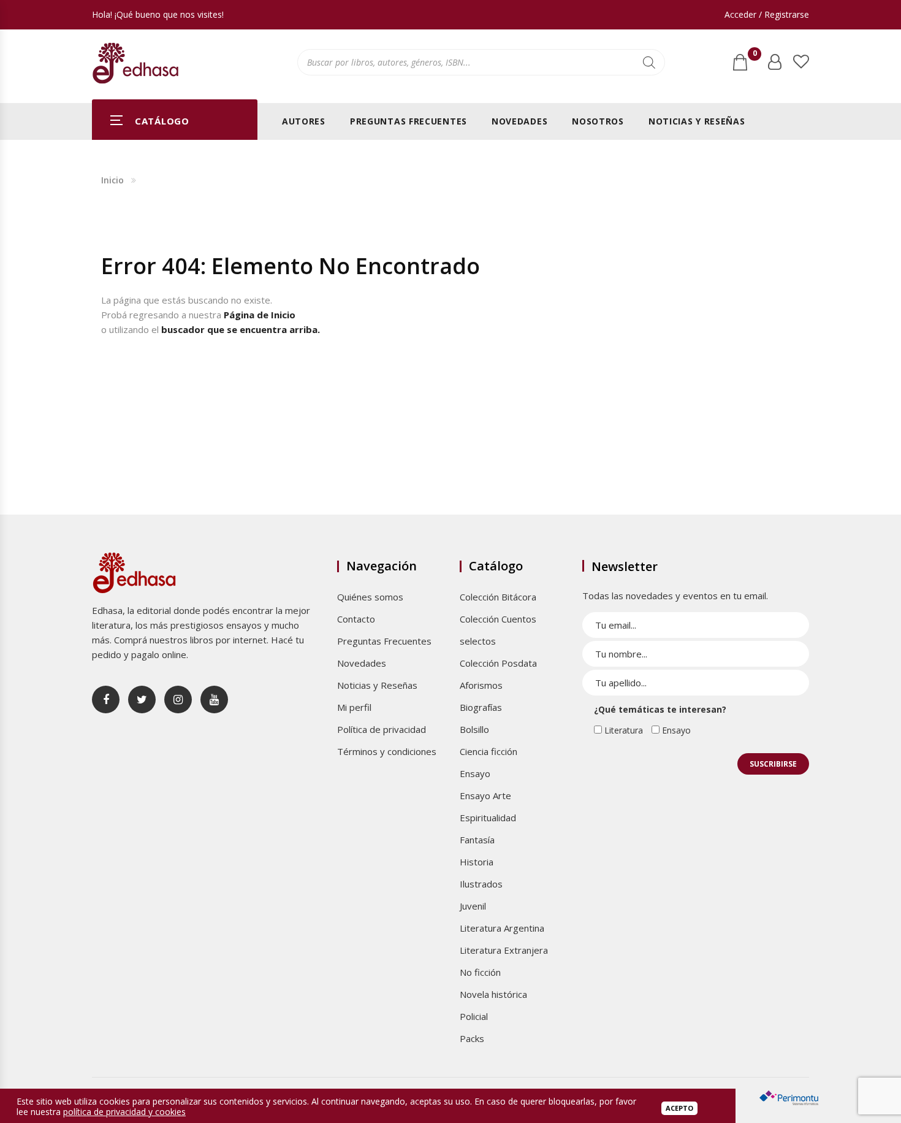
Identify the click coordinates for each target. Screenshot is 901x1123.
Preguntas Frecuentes (408, 121)
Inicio (112, 180)
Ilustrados (481, 884)
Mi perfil (354, 707)
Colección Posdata (498, 663)
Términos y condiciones (386, 751)
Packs (472, 1038)
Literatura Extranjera (504, 950)
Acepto (679, 1108)
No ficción (480, 972)
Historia (476, 862)
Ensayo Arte (485, 795)
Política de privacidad (381, 729)
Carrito (754, 56)
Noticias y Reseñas (696, 121)
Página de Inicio (259, 315)
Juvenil (473, 906)
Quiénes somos (370, 597)
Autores (303, 121)
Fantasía (477, 840)
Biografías (481, 707)
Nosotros (598, 121)
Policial (474, 1016)
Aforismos (481, 685)
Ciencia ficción (488, 751)
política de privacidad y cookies (124, 1111)
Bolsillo (474, 729)
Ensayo (475, 773)
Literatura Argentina (502, 928)
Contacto (356, 619)
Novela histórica (493, 994)
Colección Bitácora (498, 597)
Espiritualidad (488, 817)
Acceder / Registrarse (766, 14)
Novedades (519, 121)
